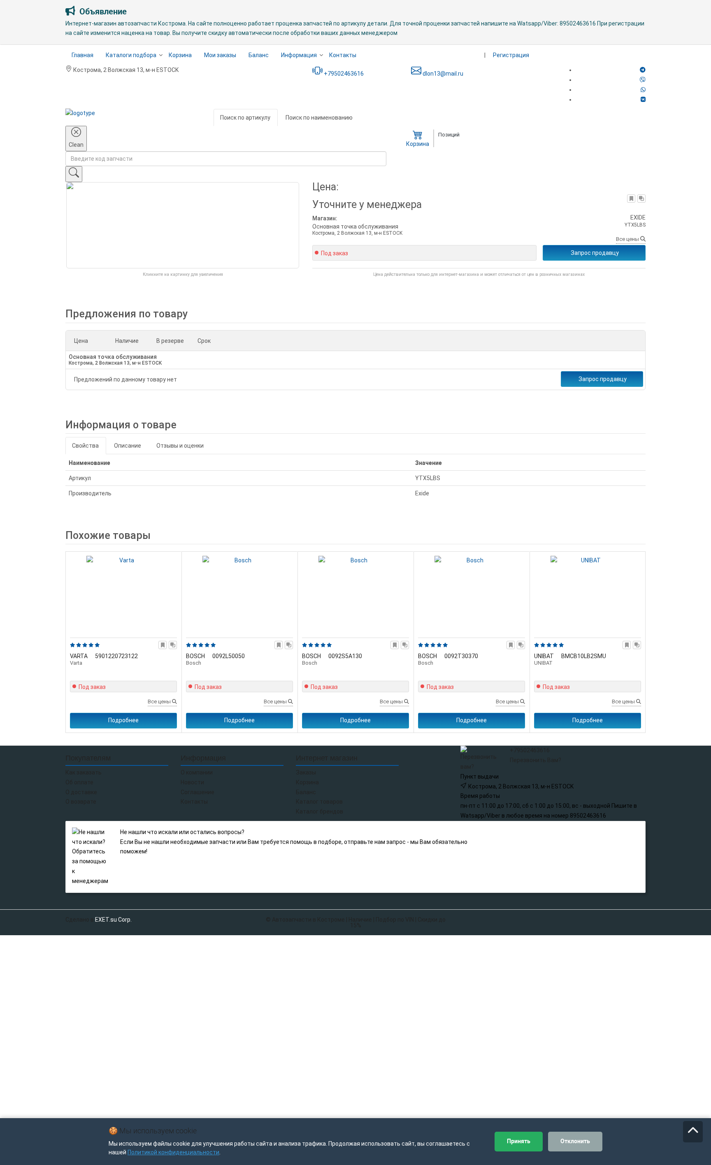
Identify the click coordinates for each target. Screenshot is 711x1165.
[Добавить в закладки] (631, 198)
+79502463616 (343, 73)
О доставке (81, 792)
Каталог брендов (319, 811)
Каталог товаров (319, 801)
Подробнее (123, 720)
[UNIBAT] (587, 593)
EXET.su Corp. (113, 919)
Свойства (85, 445)
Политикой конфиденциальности (173, 1152)
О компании (197, 772)
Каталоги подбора (131, 55)
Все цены (628, 239)
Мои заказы (220, 55)
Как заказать (83, 772)
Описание (127, 445)
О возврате (80, 801)
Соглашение (197, 792)
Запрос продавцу (595, 253)
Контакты (342, 55)
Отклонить (575, 1141)
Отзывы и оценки (180, 445)
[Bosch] (239, 593)
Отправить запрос (572, 834)
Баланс (259, 55)
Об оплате (79, 782)
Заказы (306, 772)
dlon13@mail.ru (442, 73)
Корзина (180, 55)
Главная (82, 55)
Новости (192, 782)
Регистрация (511, 55)
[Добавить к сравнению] (641, 198)
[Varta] (123, 593)
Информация (299, 55)
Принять (518, 1141)
